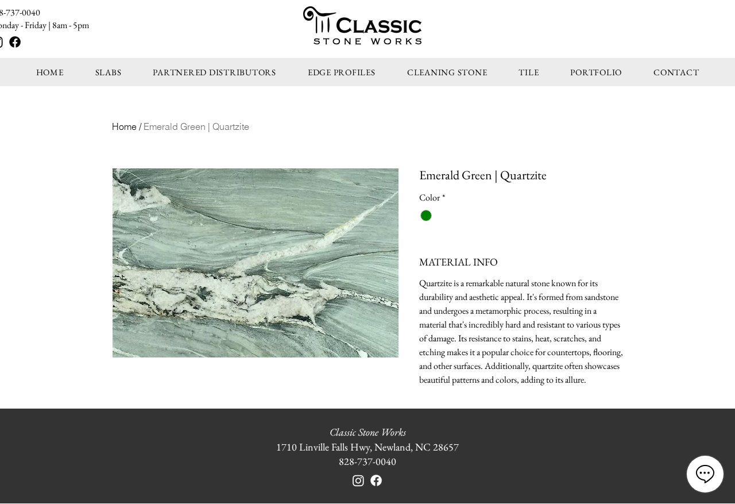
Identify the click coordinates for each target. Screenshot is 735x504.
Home (124, 126)
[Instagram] (358, 480)
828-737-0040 (367, 461)
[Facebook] (14, 41)
